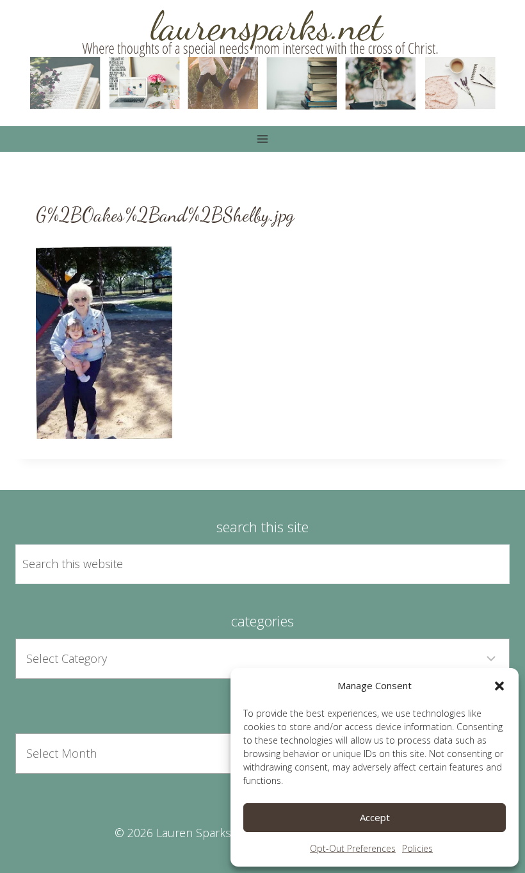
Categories (262, 620)
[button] (499, 686)
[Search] (485, 564)
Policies (417, 848)
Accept (375, 817)
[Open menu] (263, 139)
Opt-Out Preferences (353, 848)
